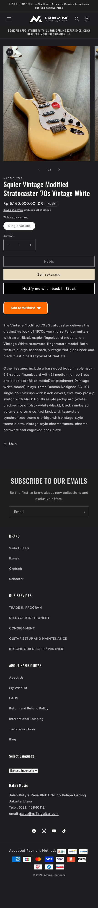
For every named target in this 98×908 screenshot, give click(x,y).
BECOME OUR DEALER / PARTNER (36, 649)
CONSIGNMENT (22, 628)
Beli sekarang (49, 274)
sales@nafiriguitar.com (39, 814)
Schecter (16, 579)
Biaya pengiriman (13, 209)
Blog (12, 739)
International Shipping (26, 719)
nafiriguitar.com (54, 875)
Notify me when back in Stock (49, 289)
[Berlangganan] (84, 512)
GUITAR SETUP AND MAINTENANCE (38, 639)
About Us (16, 678)
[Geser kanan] (59, 170)
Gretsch (15, 569)
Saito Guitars (19, 548)
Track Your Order (22, 729)
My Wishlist (18, 688)
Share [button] (13, 444)
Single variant (21, 227)
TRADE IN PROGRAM (25, 608)
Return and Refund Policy (29, 708)
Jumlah (8, 236)
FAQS (13, 698)
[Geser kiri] (39, 170)
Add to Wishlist (22, 308)
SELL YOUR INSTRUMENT (29, 618)
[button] (9, 19)
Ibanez (14, 558)
